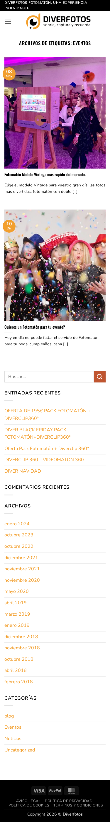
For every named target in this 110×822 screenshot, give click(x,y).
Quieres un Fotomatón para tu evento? (34, 327)
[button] (7, 21)
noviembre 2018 (22, 648)
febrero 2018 (18, 682)
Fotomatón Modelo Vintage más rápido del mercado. (45, 174)
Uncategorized (19, 750)
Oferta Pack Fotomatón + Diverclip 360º (46, 448)
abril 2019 (15, 603)
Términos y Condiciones (78, 805)
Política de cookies (29, 805)
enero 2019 (17, 625)
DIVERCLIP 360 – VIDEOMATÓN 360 (44, 460)
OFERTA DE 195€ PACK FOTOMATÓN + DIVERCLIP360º (47, 415)
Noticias (12, 738)
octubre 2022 (18, 546)
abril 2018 (15, 670)
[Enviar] (100, 376)
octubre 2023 (18, 535)
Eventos (12, 727)
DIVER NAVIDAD (22, 471)
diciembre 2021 (21, 558)
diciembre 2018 (21, 637)
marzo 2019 (17, 614)
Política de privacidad (68, 801)
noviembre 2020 (22, 580)
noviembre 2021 (22, 569)
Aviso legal (28, 801)
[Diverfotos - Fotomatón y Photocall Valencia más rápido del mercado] (58, 21)
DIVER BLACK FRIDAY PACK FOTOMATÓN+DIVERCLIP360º (37, 434)
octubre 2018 (18, 659)
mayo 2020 (16, 591)
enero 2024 (17, 524)
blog (9, 716)
